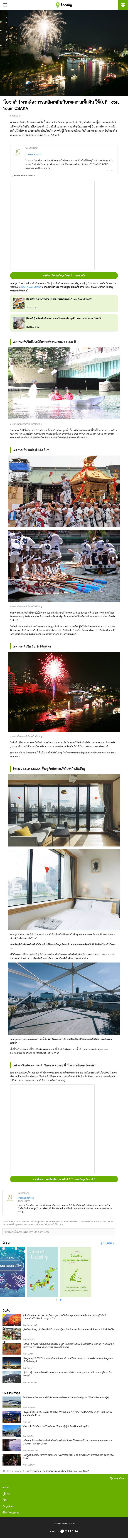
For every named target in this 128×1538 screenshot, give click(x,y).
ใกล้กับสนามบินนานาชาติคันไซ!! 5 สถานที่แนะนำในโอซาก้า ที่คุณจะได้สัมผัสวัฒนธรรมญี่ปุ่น (66, 1397)
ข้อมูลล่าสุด (8, 1506)
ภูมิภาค (6, 1493)
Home (5, 1487)
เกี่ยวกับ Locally (10, 1512)
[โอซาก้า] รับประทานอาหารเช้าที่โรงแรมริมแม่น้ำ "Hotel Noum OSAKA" (59, 299)
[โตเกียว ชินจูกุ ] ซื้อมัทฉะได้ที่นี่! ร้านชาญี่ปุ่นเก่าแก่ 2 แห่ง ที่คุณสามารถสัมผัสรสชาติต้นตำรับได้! (68, 1329)
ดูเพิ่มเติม (106, 1243)
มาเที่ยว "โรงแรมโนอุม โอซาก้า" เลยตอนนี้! (64, 275)
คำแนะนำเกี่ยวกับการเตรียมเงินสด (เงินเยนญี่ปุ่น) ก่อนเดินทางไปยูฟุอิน (56, 1426)
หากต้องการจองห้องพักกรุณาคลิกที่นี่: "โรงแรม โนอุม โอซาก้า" (64, 1179)
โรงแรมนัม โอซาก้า (33, 154)
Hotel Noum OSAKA (30, 286)
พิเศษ (5, 1500)
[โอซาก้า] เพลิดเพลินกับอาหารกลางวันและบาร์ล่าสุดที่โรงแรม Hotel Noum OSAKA (63, 318)
